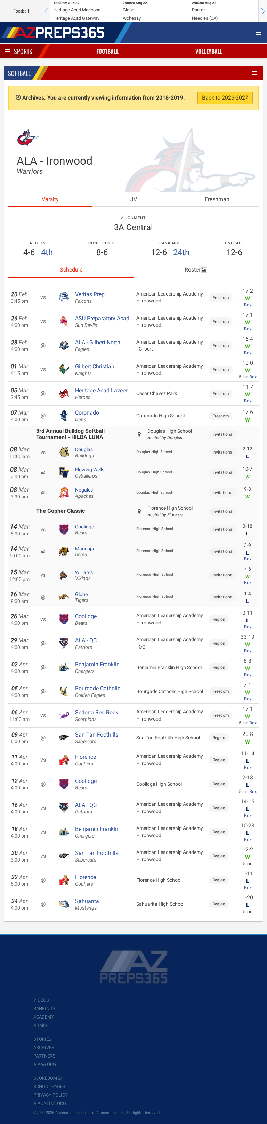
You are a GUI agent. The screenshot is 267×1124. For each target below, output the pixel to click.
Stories (42, 1039)
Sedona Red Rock (96, 715)
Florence (85, 760)
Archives (43, 1047)
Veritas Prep (90, 297)
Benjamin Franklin (97, 667)
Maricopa (85, 552)
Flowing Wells (89, 473)
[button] (263, 11)
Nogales (84, 493)
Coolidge (84, 530)
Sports (23, 51)
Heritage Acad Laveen (102, 393)
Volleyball (208, 51)
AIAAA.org (44, 1064)
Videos (41, 1000)
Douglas (84, 452)
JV (133, 199)
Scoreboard (47, 1078)
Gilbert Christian (94, 369)
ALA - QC (86, 643)
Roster (192, 269)
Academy (43, 1017)
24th (181, 252)
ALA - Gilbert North (97, 345)
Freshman (217, 199)
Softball (19, 73)
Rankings (44, 1008)
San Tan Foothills (96, 738)
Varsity (50, 199)
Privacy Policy (50, 1095)
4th (47, 252)
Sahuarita (87, 904)
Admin (40, 1025)
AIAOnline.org (49, 1103)
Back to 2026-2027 (225, 97)
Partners (44, 1056)
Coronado (87, 416)
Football (21, 11)
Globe (81, 597)
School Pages (49, 1086)
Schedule (71, 269)
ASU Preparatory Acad (102, 321)
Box (247, 304)
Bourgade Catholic (97, 691)
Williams (84, 575)
